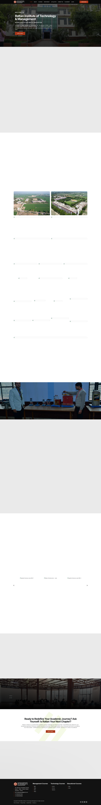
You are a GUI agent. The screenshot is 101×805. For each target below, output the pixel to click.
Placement (67, 1)
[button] (14, 585)
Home (31, 1)
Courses (40, 1)
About (35, 1)
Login (72, 1)
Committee (60, 1)
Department (47, 1)
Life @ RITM (53, 1)
